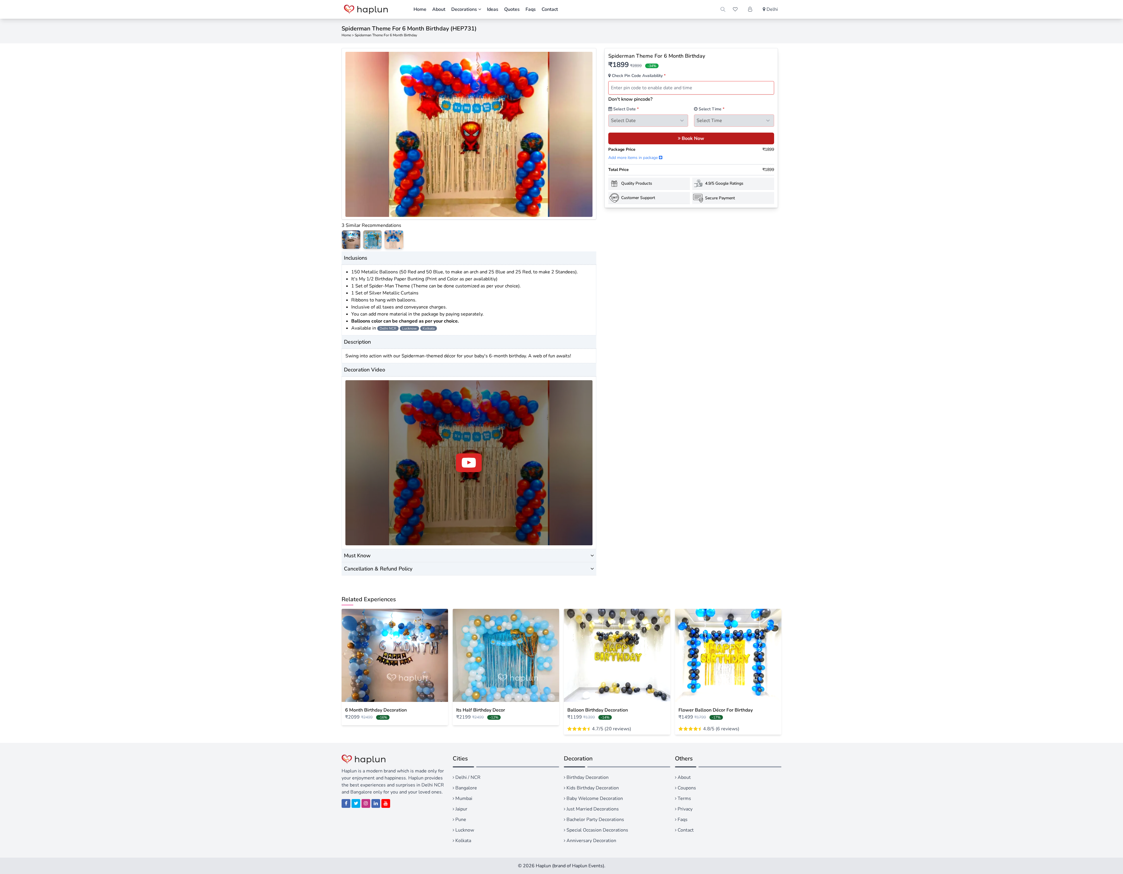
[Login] (750, 9)
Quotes (512, 9)
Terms (683, 798)
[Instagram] (365, 803)
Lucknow (464, 830)
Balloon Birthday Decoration (597, 710)
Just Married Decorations (592, 809)
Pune (460, 819)
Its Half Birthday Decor (480, 710)
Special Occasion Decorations (596, 830)
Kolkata (462, 840)
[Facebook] (346, 803)
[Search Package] (723, 9)
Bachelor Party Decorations (594, 819)
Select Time (710, 109)
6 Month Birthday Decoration (376, 710)
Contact (550, 9)
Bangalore (465, 788)
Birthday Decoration (587, 777)
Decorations (464, 9)
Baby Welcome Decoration (594, 798)
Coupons (686, 788)
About (438, 9)
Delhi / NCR (467, 777)
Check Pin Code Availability (638, 75)
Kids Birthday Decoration (592, 788)
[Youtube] (385, 803)
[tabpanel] (468, 134)
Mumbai (463, 798)
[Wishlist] (735, 9)
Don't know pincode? (630, 99)
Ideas (492, 9)
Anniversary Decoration (590, 840)
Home (420, 9)
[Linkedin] (375, 803)
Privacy (684, 809)
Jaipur (460, 809)
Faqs (531, 9)
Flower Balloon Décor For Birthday (715, 710)
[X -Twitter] (356, 803)
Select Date (625, 109)
